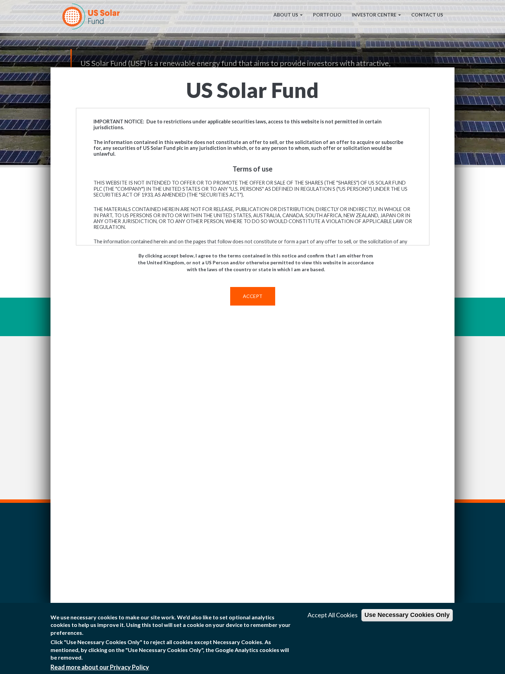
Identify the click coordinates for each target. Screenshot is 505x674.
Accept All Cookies (332, 615)
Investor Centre (374, 15)
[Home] (94, 16)
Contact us (427, 15)
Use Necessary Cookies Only (407, 614)
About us (285, 15)
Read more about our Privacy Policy (99, 667)
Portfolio (327, 15)
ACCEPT (252, 296)
